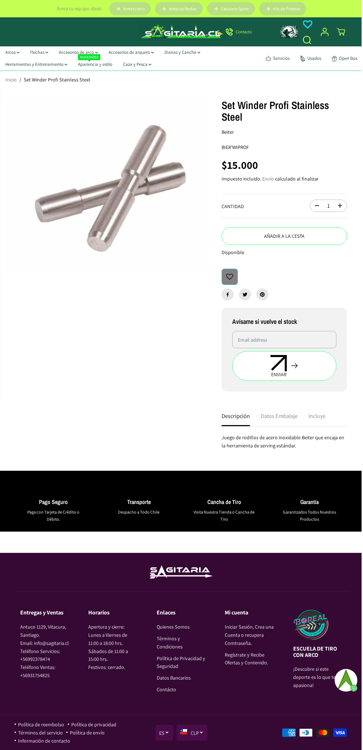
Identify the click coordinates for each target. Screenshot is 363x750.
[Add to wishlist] (230, 277)
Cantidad (233, 206)
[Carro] (341, 31)
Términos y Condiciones (170, 642)
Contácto (166, 689)
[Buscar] (307, 40)
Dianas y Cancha (180, 52)
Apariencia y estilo (95, 62)
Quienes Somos (173, 626)
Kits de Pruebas (286, 8)
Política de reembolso (41, 724)
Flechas (37, 52)
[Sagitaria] (181, 32)
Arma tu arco (134, 8)
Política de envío (87, 732)
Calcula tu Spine (235, 8)
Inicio (11, 79)
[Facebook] (228, 294)
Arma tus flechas (183, 8)
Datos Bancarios (174, 677)
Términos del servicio (40, 732)
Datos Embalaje (279, 416)
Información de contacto (44, 740)
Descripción (236, 416)
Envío (268, 178)
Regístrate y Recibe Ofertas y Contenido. (246, 658)
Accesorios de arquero (129, 52)
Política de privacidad (93, 724)
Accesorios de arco (77, 52)
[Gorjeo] (245, 294)
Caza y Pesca (136, 64)
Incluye (316, 416)
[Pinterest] (262, 294)
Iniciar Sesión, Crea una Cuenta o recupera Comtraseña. (249, 634)
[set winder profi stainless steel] (108, 186)
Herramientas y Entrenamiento (35, 64)
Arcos (11, 52)
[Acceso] (324, 31)
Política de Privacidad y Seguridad (181, 662)
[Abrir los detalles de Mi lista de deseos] (308, 24)
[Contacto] (248, 32)
